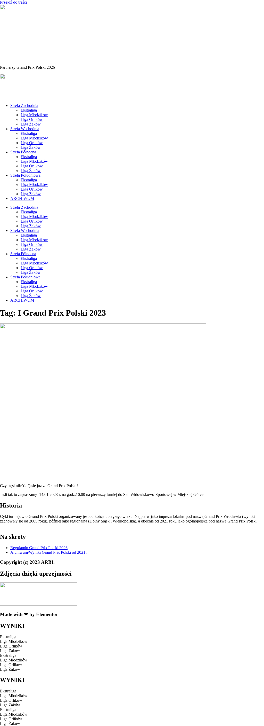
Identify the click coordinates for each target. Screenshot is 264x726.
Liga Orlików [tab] (11, 646)
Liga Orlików (32, 119)
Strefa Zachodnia (24, 105)
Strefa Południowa (25, 175)
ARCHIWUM (22, 198)
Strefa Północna (23, 152)
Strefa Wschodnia (24, 129)
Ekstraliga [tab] (8, 637)
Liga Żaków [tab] (10, 651)
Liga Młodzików (34, 115)
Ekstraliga (29, 110)
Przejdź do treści (13, 2)
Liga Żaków (31, 124)
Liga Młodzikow (34, 138)
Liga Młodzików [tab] (13, 641)
